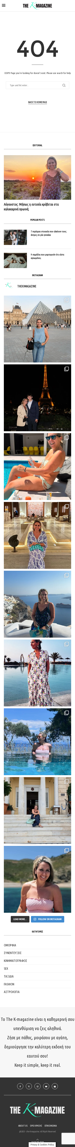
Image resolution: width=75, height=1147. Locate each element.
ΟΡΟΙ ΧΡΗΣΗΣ (36, 1125)
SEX (6, 968)
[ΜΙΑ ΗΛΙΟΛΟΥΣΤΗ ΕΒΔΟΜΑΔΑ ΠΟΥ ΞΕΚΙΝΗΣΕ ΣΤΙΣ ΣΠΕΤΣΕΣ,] (37, 810)
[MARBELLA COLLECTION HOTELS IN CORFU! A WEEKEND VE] (37, 741)
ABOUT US (23, 1125)
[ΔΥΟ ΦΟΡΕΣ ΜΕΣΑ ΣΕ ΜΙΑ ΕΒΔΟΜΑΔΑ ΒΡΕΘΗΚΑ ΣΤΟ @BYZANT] (37, 535)
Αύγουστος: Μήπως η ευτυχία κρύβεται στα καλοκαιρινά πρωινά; (31, 206)
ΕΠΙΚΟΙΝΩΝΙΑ (51, 1125)
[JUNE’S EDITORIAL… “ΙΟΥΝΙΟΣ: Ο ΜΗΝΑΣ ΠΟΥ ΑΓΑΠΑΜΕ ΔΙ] (37, 879)
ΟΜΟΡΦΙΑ (10, 945)
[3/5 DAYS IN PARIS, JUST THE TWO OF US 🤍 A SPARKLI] (37, 397)
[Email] (55, 1086)
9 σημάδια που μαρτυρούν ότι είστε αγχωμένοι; (47, 256)
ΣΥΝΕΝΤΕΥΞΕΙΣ (13, 953)
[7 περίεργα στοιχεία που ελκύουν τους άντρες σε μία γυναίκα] (15, 237)
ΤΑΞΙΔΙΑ (9, 976)
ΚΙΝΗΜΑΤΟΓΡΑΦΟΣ (15, 960)
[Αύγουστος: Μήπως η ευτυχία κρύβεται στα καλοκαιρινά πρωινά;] (37, 177)
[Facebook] (20, 1086)
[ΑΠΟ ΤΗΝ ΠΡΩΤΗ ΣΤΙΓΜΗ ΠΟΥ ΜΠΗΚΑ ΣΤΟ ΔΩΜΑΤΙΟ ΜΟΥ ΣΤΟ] (37, 673)
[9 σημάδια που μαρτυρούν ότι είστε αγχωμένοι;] (15, 260)
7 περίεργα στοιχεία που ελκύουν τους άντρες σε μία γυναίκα (48, 233)
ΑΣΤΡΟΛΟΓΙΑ (12, 992)
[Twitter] (29, 1086)
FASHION (9, 984)
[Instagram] (37, 1086)
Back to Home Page (37, 102)
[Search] (71, 5)
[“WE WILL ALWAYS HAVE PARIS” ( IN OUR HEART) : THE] (37, 329)
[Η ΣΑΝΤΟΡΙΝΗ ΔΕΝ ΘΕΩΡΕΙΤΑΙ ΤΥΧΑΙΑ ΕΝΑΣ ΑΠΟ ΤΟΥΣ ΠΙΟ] (37, 604)
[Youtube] (46, 1086)
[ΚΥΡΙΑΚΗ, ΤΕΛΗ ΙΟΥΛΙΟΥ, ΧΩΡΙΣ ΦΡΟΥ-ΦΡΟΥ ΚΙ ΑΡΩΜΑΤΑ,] (37, 466)
